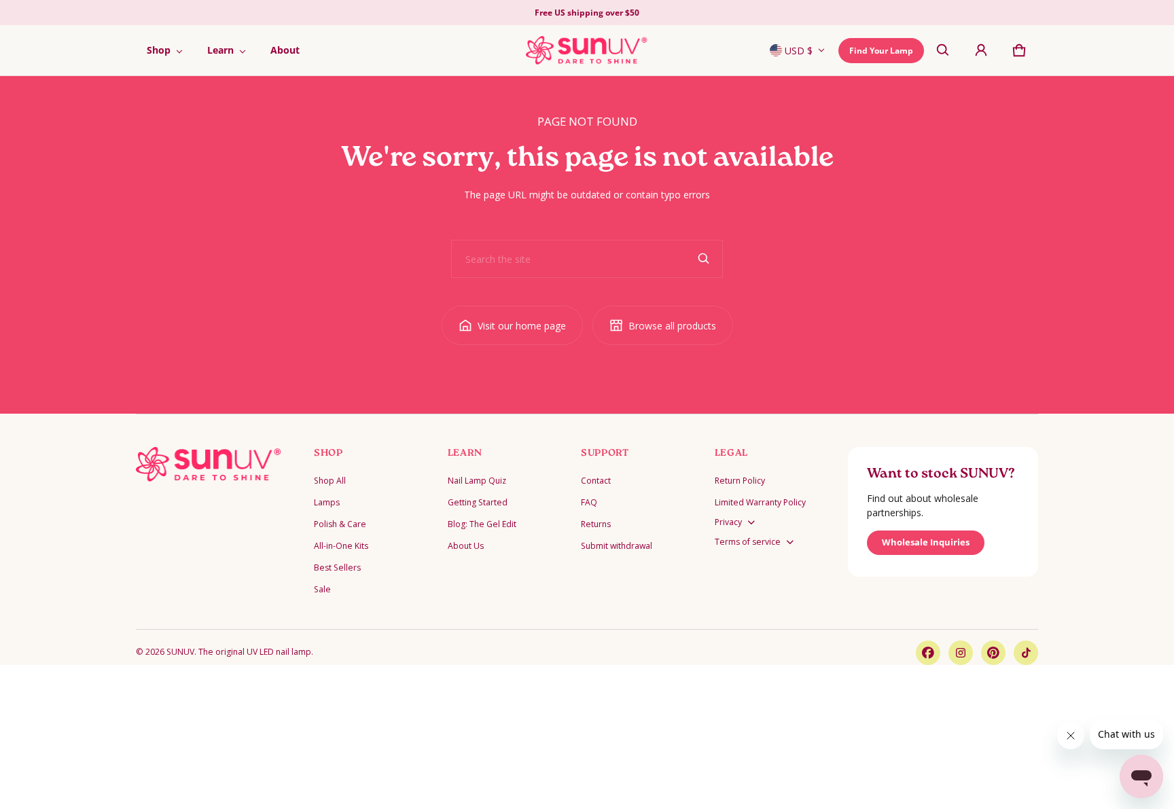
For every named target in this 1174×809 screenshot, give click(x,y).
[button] (943, 50)
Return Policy (740, 480)
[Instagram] (960, 653)
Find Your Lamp (881, 50)
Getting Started (478, 502)
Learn (220, 49)
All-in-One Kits (341, 546)
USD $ (799, 50)
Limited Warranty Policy (760, 502)
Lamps (327, 502)
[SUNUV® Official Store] (587, 50)
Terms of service (748, 541)
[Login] (981, 50)
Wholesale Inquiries (926, 542)
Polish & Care (340, 524)
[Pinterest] (993, 653)
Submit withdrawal (616, 546)
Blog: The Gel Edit (482, 524)
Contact (596, 480)
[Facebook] (928, 653)
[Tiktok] (1026, 653)
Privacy (728, 522)
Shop (159, 49)
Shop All (330, 480)
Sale (322, 589)
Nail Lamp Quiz (477, 480)
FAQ (589, 502)
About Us (466, 546)
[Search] (704, 259)
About (285, 49)
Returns (596, 524)
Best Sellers (337, 567)
